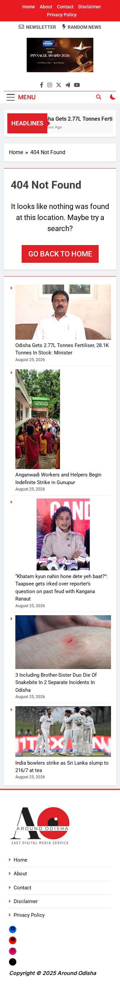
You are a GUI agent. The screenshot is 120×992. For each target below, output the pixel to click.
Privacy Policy (62, 14)
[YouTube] (12, 940)
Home (28, 6)
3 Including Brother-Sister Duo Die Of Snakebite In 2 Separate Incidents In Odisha (56, 682)
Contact (65, 6)
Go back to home (60, 254)
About (46, 6)
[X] (12, 962)
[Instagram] (12, 951)
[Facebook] (12, 929)
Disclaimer (89, 6)
